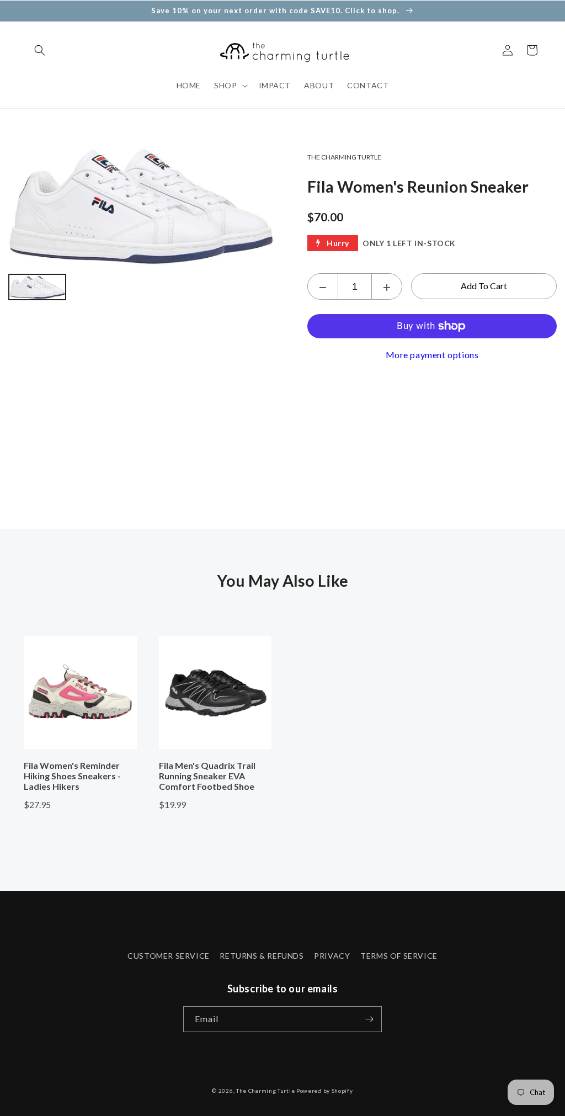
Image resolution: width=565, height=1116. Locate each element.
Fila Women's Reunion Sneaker (418, 186)
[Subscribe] (369, 1019)
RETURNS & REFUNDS (261, 955)
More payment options (432, 354)
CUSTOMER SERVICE (168, 955)
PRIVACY (332, 955)
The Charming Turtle (265, 1090)
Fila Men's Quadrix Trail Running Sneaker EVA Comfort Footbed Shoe (207, 775)
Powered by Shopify (324, 1090)
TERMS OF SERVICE (399, 955)
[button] (40, 50)
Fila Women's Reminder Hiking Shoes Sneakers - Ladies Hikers (72, 775)
